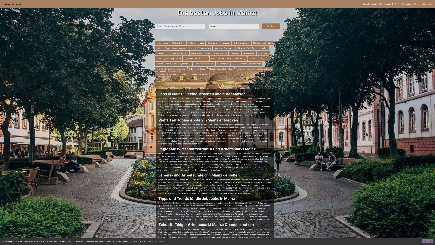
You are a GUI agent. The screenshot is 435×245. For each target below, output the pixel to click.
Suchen (271, 26)
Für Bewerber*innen (392, 4)
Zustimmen (427, 241)
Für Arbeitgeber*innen (372, 4)
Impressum (407, 4)
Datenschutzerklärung (422, 4)
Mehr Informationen (155, 241)
